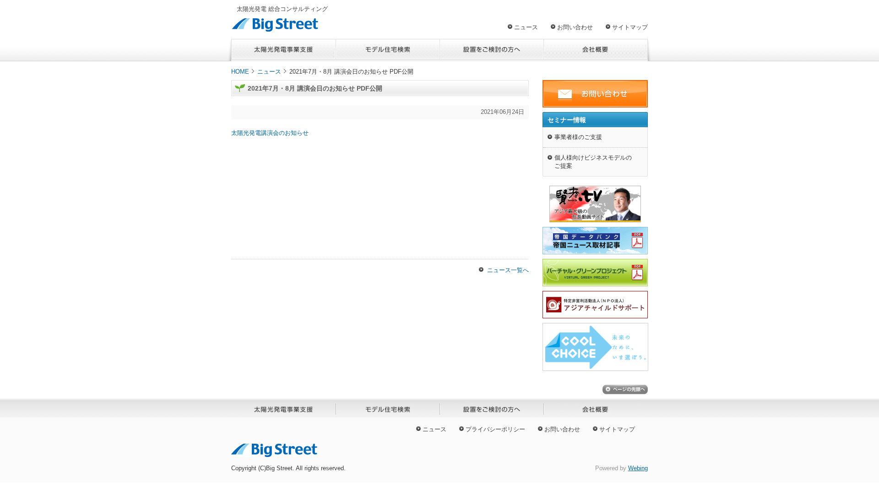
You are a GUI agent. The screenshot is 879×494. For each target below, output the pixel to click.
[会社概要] (596, 50)
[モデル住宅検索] (388, 50)
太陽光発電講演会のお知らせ (270, 132)
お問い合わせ (575, 27)
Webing (638, 468)
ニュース (526, 27)
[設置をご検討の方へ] (492, 50)
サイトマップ (630, 27)
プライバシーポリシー (495, 429)
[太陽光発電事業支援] (283, 50)
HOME (240, 72)
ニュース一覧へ (508, 270)
